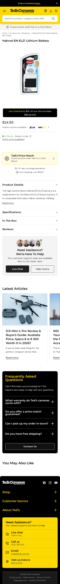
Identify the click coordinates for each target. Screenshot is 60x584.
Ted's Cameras (33, 574)
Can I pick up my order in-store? (26, 423)
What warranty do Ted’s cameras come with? (27, 402)
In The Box (9, 220)
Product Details (12, 184)
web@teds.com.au (20, 553)
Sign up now (30, 114)
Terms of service (43, 577)
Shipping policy (20, 580)
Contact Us (30, 446)
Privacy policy (15, 577)
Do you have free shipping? (23, 433)
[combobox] (30, 18)
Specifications (11, 212)
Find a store (16, 562)
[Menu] (5, 11)
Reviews (7, 229)
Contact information (37, 580)
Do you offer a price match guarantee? (23, 413)
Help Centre (42, 269)
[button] (48, 146)
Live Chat (17, 269)
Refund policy (29, 577)
